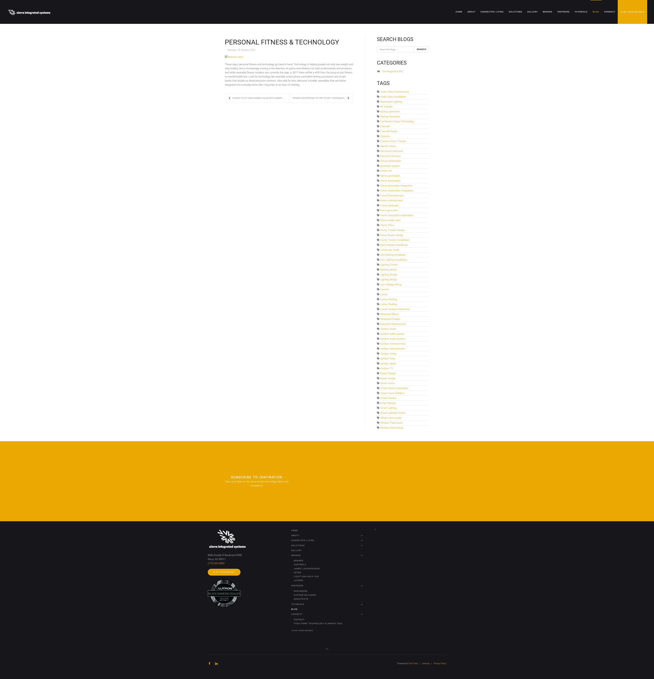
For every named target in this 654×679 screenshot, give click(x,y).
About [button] (471, 12)
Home (459, 12)
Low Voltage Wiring (390, 284)
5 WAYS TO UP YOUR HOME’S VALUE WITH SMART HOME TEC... (260, 98)
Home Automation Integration (396, 190)
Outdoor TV (386, 368)
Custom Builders (305, 595)
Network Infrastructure (393, 324)
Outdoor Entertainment (393, 343)
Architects (301, 599)
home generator (389, 210)
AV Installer (386, 106)
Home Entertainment (392, 195)
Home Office (387, 225)
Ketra (297, 572)
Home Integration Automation (396, 215)
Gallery (532, 12)
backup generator (390, 111)
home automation (390, 175)
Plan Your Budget (632, 12)
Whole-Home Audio (390, 417)
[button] (327, 649)
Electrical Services (390, 156)
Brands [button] (547, 12)
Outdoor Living (388, 353)
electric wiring (388, 146)
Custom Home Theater (393, 141)
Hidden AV (386, 170)
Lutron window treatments (395, 309)
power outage (387, 378)
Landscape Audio (389, 249)
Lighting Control (389, 264)
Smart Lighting (388, 408)
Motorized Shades (390, 319)
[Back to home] (29, 12)
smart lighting (387, 403)
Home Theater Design (392, 230)
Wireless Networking (391, 427)
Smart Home (387, 383)
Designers (300, 591)
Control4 (385, 126)
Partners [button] (563, 12)
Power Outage (388, 373)
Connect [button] (609, 12)
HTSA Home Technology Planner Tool (318, 623)
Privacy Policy (440, 663)
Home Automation (390, 180)
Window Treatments (391, 422)
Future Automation (390, 161)
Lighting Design (388, 274)
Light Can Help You (306, 576)
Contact (299, 619)
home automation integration (396, 185)
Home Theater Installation (394, 240)
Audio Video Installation (393, 96)
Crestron (385, 136)
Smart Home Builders (392, 393)
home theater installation (394, 244)
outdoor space (388, 363)
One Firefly (413, 663)
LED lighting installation (393, 254)
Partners (297, 585)
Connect (296, 614)
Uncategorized (390, 71)
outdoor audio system (392, 333)
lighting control (388, 269)
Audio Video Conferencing (394, 91)
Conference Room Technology (397, 121)
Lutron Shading (388, 304)
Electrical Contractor (391, 151)
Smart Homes (388, 398)
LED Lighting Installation (393, 259)
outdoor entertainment (392, 348)
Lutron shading (388, 299)
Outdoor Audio (388, 328)
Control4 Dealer (389, 131)
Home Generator (389, 205)
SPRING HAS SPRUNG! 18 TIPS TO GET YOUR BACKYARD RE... (323, 98)
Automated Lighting (391, 101)
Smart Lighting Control (392, 412)
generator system (390, 165)
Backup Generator (390, 116)
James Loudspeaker (307, 568)
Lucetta (384, 289)
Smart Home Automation (394, 388)
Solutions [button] (515, 12)
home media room (390, 220)
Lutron (383, 294)
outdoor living (387, 358)
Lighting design (388, 279)
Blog (596, 12)
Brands (296, 555)
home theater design (391, 235)
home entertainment (391, 200)
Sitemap (426, 663)
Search (421, 49)
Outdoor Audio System (392, 338)
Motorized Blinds (389, 314)
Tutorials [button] (581, 12)
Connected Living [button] (492, 12)
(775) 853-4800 (216, 563)
